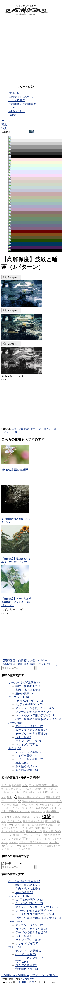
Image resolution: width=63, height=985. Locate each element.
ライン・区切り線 (28, 740)
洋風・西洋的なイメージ (15, 811)
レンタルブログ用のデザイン (34, 715)
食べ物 (7, 785)
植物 (26, 429)
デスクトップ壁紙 (28, 751)
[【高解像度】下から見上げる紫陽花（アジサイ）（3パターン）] (15, 591)
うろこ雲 (25, 849)
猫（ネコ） (50, 805)
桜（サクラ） (14, 821)
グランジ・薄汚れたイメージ (33, 842)
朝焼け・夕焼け (36, 821)
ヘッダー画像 (25, 755)
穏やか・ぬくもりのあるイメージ (39, 801)
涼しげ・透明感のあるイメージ (43, 808)
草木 (9, 797)
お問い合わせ (16, 111)
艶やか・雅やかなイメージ (31, 797)
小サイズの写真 (26, 744)
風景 (25, 785)
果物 (25, 821)
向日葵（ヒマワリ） (23, 835)
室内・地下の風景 (27, 689)
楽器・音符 (21, 817)
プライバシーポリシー (44, 975)
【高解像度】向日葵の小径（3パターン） (27, 660)
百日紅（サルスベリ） (24, 805)
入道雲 (14, 839)
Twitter (12, 114)
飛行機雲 (16, 785)
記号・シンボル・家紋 (15, 792)
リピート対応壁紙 (29, 759)
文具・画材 (21, 824)
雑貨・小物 (48, 785)
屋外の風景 (24, 693)
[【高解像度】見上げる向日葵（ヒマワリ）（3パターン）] (15, 551)
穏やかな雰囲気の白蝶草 (14, 469)
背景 (20, 429)
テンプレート (19, 697)
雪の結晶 (33, 785)
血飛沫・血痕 (34, 792)
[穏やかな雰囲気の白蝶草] (15, 462)
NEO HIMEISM (24, 981)
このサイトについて (21, 96)
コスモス (13, 842)
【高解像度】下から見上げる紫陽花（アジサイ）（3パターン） (16, 602)
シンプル (41, 838)
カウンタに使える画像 (31, 729)
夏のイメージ (34, 831)
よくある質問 (16, 100)
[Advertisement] (31, 51)
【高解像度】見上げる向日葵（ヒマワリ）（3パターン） (16, 562)
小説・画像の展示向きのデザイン (38, 719)
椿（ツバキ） (34, 817)
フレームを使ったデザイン (33, 711)
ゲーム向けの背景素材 (24, 682)
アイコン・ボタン (29, 726)
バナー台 (23, 737)
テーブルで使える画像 (31, 733)
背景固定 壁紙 (26, 770)
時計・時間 (50, 821)
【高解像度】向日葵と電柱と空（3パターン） (30, 664)
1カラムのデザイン (29, 700)
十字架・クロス (42, 835)
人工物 (23, 838)
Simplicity (28, 978)
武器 (48, 811)
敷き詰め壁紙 (26, 766)
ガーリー (27, 845)
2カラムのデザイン (29, 704)
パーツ (15, 722)
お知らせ (14, 93)
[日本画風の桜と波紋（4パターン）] (15, 511)
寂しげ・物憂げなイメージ (40, 828)
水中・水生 (36, 429)
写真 (14, 429)
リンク (12, 107)
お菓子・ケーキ (12, 849)
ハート (32, 839)
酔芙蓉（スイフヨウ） (22, 789)
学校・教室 (19, 831)
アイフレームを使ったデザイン (36, 708)
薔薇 (47, 792)
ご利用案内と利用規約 (22, 104)
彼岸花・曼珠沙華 (36, 824)
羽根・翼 (50, 797)
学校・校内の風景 (27, 686)
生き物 (40, 804)
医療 (52, 835)
